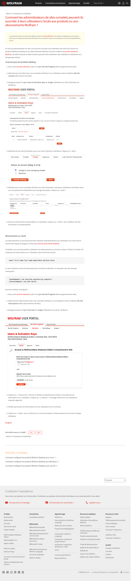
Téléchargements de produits (115, 520)
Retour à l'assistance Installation (18, 13)
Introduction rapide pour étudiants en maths (63, 545)
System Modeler (9, 530)
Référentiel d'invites (36, 544)
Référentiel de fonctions (37, 530)
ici (12, 40)
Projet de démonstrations (88, 544)
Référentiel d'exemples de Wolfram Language (38, 550)
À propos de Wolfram (113, 548)
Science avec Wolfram (87, 554)
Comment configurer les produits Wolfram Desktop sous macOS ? (30, 466)
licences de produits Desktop (48, 243)
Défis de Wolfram (86, 526)
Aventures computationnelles (90, 539)
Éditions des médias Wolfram (90, 557)
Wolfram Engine (9, 548)
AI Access (7, 523)
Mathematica (8, 520)
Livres (57, 550)
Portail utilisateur (111, 523)
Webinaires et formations (63, 526)
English (8, 423)
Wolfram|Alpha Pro (10, 540)
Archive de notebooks (36, 555)
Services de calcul (10, 526)
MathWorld (84, 551)
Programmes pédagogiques (64, 529)
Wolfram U (58, 517)
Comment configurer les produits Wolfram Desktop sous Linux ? (30, 457)
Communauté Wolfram (63, 555)
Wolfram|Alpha (85, 517)
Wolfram (86, 572)
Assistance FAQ (111, 535)
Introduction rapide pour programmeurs (63, 540)
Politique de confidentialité (109, 572)
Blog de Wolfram (60, 558)
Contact (108, 554)
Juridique (94, 572)
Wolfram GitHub (34, 558)
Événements (110, 557)
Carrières (109, 551)
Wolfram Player (9, 552)
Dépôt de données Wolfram (89, 548)
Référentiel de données (37, 527)
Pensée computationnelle (88, 536)
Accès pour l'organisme (114, 530)
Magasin (108, 517)
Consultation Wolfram (36, 517)
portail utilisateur (23, 66)
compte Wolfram (48, 36)
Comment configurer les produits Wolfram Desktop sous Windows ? (31, 461)
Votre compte (110, 526)
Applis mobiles (9, 543)
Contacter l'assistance (113, 538)
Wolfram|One (8, 517)
